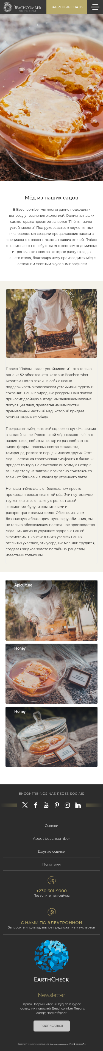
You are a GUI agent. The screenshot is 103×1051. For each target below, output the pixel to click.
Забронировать (67, 7)
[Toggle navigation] (95, 7)
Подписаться (51, 1026)
